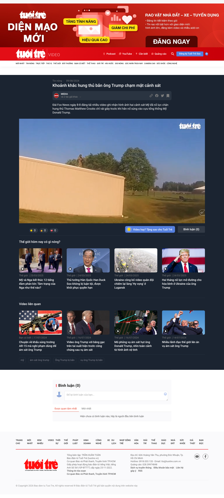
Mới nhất (20, 63)
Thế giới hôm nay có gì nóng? (39, 242)
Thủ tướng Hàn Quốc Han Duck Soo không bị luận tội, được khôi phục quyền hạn (86, 283)
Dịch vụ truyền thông (141, 467)
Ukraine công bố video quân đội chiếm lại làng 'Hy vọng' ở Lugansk (134, 283)
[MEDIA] (56, 95)
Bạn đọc (201, 442)
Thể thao (91, 63)
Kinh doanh (87, 442)
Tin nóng (30, 63)
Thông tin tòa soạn (76, 471)
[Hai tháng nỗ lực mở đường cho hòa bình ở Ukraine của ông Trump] (183, 260)
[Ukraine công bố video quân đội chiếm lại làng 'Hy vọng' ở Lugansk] (135, 260)
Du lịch (113, 442)
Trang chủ (19, 442)
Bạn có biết (79, 63)
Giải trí (100, 63)
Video (51, 440)
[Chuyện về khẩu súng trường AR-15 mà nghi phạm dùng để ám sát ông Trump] (40, 322)
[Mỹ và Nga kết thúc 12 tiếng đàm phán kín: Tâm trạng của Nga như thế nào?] (40, 260)
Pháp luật (75, 442)
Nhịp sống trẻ (125, 442)
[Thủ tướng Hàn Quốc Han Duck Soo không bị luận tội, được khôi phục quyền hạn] (88, 260)
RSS (140, 471)
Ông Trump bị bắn (64, 360)
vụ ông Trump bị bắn (91, 360)
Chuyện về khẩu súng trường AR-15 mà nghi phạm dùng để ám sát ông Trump (37, 345)
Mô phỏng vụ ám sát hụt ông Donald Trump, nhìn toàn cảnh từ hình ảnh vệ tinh (133, 345)
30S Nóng (119, 63)
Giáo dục (163, 442)
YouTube (127, 54)
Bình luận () (191, 229)
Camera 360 (149, 63)
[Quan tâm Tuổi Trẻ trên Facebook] (205, 456)
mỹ (22, 360)
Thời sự (57, 442)
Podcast (110, 54)
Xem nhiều (40, 442)
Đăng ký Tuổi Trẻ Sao (190, 54)
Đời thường (67, 63)
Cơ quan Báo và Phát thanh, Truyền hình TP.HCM (91, 474)
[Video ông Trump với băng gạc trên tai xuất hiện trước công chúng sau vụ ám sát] (88, 322)
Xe (108, 440)
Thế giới (57, 63)
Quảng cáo (160, 54)
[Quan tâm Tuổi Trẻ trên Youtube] (197, 456)
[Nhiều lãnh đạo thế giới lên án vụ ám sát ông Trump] (183, 322)
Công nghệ (172, 63)
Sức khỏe (161, 63)
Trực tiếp (40, 63)
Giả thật (192, 442)
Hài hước (109, 63)
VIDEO (54, 54)
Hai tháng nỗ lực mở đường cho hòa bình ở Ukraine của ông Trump (182, 283)
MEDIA (64, 94)
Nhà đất (173, 442)
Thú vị (49, 63)
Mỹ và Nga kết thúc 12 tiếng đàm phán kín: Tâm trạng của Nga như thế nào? (37, 283)
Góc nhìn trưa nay (134, 63)
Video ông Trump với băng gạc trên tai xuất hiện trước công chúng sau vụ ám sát (86, 345)
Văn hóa (136, 442)
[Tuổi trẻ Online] (41, 465)
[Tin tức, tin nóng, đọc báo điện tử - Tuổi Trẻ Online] (31, 54)
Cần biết (143, 54)
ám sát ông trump (39, 360)
